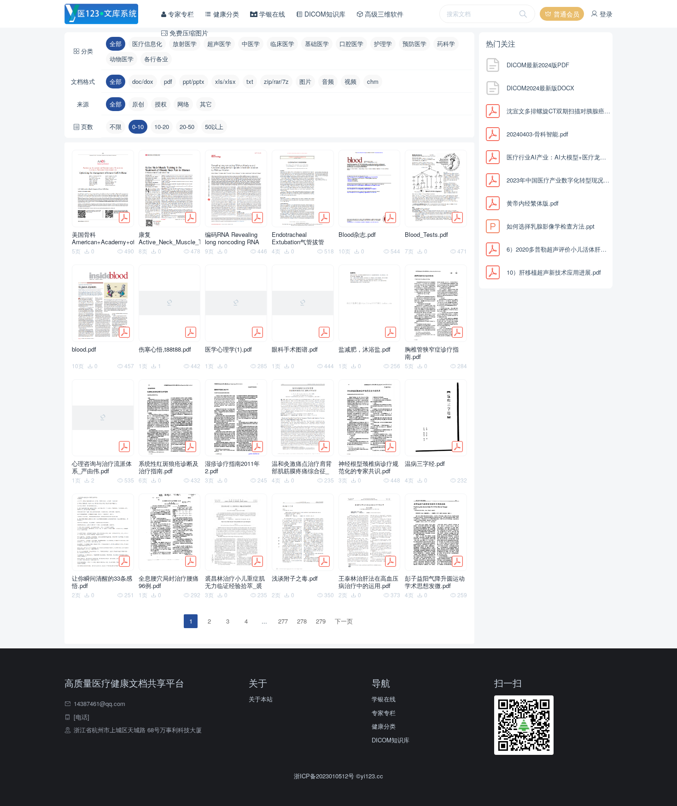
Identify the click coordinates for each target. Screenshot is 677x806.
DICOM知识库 (324, 13)
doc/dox (142, 81)
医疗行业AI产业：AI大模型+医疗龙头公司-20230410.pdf (558, 157)
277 (283, 621)
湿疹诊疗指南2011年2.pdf (232, 467)
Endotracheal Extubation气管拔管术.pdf (298, 238)
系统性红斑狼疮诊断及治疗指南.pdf (168, 467)
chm (373, 81)
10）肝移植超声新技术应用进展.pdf (554, 272)
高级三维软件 (383, 13)
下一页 (344, 621)
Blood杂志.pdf (357, 235)
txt (249, 81)
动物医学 (122, 58)
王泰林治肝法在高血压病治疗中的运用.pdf (368, 582)
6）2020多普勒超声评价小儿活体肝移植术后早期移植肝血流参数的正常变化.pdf (558, 249)
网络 (183, 104)
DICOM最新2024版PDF (538, 64)
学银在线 (271, 13)
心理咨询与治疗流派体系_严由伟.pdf (102, 467)
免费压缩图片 (188, 32)
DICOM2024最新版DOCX (540, 87)
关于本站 (261, 698)
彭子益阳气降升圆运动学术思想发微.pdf (435, 582)
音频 (328, 81)
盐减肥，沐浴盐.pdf (364, 349)
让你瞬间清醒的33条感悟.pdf (102, 582)
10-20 (161, 126)
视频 (350, 81)
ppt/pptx (193, 81)
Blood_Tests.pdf (426, 235)
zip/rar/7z (276, 81)
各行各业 (156, 58)
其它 (206, 104)
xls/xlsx (225, 81)
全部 (116, 81)
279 (321, 621)
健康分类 (225, 13)
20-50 (187, 126)
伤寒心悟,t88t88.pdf (165, 349)
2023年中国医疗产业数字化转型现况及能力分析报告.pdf (558, 180)
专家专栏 (180, 13)
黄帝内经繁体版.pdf (533, 203)
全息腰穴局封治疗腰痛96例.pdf (168, 582)
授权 (161, 104)
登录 (605, 13)
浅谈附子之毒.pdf (295, 578)
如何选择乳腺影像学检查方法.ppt (551, 226)
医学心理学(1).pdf (228, 349)
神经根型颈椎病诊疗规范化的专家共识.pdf (368, 467)
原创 (138, 104)
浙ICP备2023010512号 (325, 775)
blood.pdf (84, 349)
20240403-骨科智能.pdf (537, 133)
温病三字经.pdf (425, 464)
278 (302, 621)
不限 (116, 126)
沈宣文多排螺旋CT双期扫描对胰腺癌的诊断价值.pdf (558, 110)
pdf (168, 81)
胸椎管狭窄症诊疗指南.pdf (432, 353)
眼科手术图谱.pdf (295, 349)
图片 (305, 81)
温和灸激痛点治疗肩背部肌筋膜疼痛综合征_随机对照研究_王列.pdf (302, 467)
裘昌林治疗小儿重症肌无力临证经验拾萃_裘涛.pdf (235, 582)
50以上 (214, 126)
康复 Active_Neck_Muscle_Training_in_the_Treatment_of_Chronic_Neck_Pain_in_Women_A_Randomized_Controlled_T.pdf (170, 238)
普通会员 (565, 13)
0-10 (138, 126)
